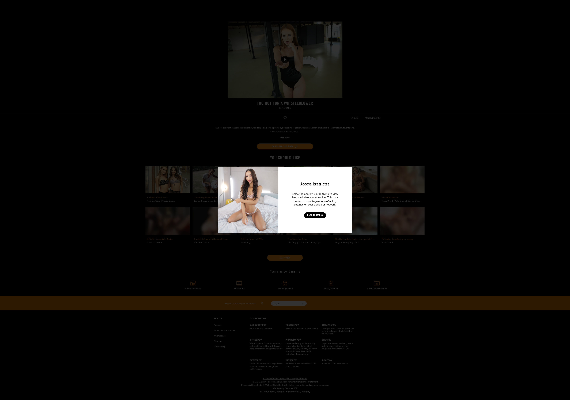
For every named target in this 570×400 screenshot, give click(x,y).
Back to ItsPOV (315, 215)
